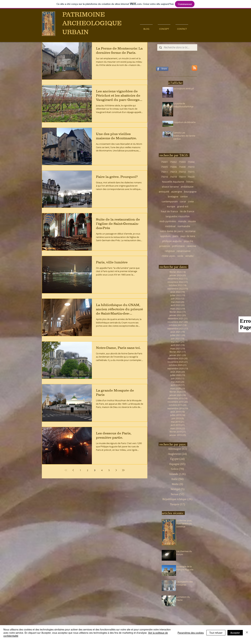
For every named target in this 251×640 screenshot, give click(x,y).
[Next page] (116, 470)
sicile (180, 255)
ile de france (187, 211)
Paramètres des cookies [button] (191, 632)
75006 (173, 166)
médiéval (170, 226)
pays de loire (187, 236)
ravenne (191, 246)
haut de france (169, 211)
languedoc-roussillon (178, 216)
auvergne (176, 191)
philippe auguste (172, 241)
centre (184, 196)
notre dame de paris (171, 231)
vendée (189, 255)
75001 (164, 161)
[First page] (66, 470)
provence (164, 246)
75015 (191, 171)
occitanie (190, 231)
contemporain (170, 201)
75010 (191, 166)
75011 (164, 171)
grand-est (182, 206)
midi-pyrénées (167, 221)
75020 (191, 176)
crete (191, 201)
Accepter (235, 632)
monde (182, 221)
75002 (173, 161)
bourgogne (190, 191)
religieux (170, 251)
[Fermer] (247, 632)
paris (175, 236)
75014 (182, 171)
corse (183, 201)
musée (192, 221)
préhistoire (178, 246)
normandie (184, 226)
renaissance (184, 251)
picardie (188, 241)
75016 (164, 176)
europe (171, 206)
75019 (182, 176)
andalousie (187, 186)
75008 (182, 166)
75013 (173, 171)
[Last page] (123, 470)
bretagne (173, 196)
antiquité (164, 191)
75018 (173, 176)
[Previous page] (73, 470)
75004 (191, 161)
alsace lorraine (170, 186)
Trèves (189, 181)
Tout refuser (215, 632)
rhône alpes (168, 255)
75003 (182, 161)
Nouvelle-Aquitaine (173, 181)
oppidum (165, 236)
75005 (164, 166)
